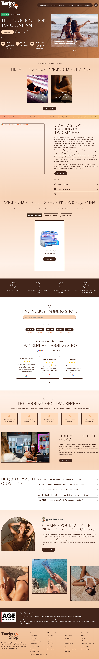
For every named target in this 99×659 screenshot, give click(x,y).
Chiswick (69, 329)
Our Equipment (34, 646)
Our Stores (67, 638)
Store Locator (44, 5)
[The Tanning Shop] (9, 5)
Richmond (30, 329)
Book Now (7, 32)
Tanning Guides (68, 644)
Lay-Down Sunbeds (34, 215)
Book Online (50, 644)
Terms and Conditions (87, 644)
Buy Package (51, 649)
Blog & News (67, 652)
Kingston (40, 329)
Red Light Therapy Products (38, 654)
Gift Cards (50, 635)
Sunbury (59, 329)
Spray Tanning (66, 215)
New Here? (21, 32)
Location (44, 63)
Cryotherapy (34, 644)
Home (38, 63)
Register (49, 646)
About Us (83, 635)
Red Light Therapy (35, 641)
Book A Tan (48, 550)
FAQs (65, 646)
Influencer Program (86, 641)
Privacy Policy (85, 646)
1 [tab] (73, 50)
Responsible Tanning (70, 649)
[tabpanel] (74, 30)
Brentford (50, 329)
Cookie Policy (85, 649)
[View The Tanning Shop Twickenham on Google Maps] (22, 149)
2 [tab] (75, 50)
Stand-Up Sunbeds (51, 215)
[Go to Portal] (96, 5)
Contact (83, 638)
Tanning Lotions (34, 652)
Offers (49, 638)
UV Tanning (33, 635)
